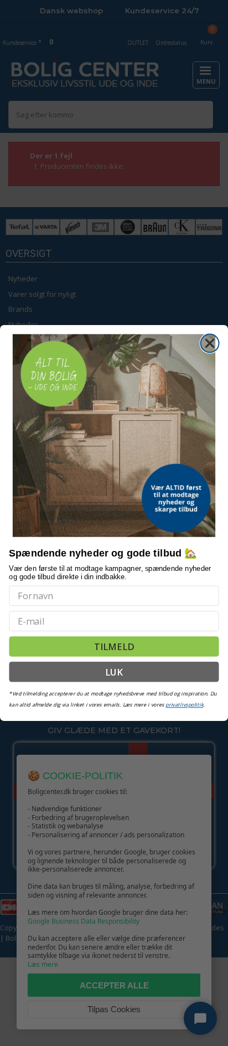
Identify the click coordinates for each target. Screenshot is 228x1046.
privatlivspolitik (184, 704)
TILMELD (114, 646)
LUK (114, 672)
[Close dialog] (210, 343)
